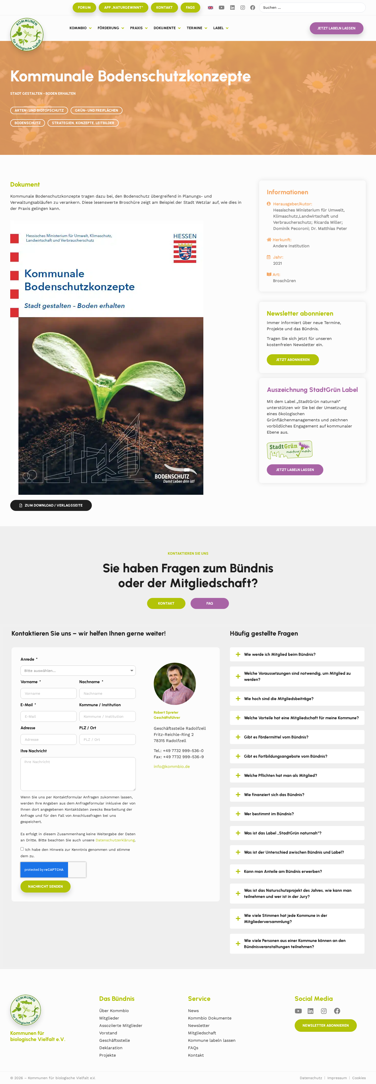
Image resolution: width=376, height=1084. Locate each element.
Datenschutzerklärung (115, 840)
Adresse (27, 727)
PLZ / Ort (87, 727)
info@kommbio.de (172, 766)
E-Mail (27, 704)
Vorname (29, 681)
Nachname (90, 681)
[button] (81, 28)
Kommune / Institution (100, 704)
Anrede (27, 659)
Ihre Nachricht (33, 750)
